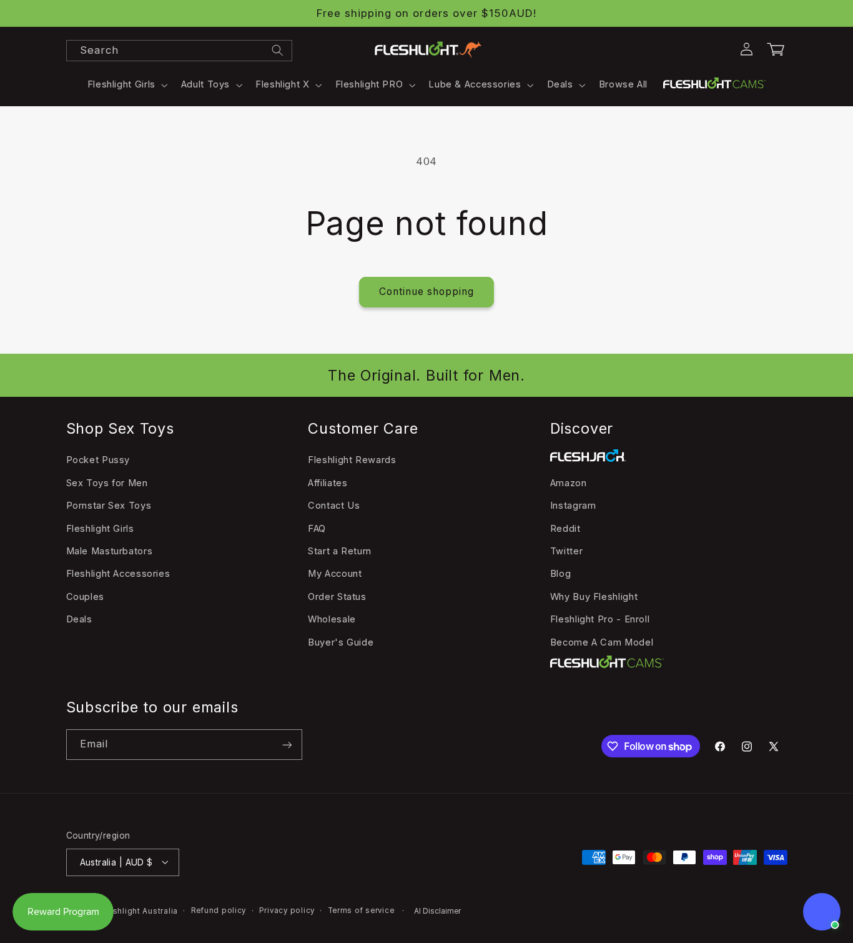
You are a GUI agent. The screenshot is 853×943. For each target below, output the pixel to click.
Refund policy (219, 910)
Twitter (566, 550)
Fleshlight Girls (100, 528)
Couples (85, 596)
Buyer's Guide (340, 641)
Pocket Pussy (98, 460)
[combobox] (179, 51)
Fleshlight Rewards (352, 460)
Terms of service (361, 910)
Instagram (573, 505)
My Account (335, 573)
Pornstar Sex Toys (109, 505)
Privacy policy (287, 910)
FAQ (317, 528)
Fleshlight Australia (139, 910)
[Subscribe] (286, 744)
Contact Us (334, 505)
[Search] (277, 50)
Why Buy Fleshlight (594, 596)
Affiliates (327, 482)
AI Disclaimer (437, 910)
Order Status (337, 596)
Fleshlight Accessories (118, 573)
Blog (560, 573)
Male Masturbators (109, 550)
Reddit (565, 528)
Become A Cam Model (601, 641)
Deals (79, 619)
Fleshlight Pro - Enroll (600, 619)
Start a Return (340, 550)
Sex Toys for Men (107, 482)
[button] (126, 85)
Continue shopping (427, 291)
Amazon (568, 482)
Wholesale (332, 619)
